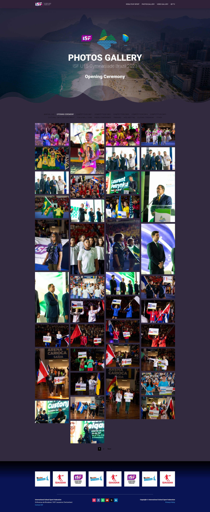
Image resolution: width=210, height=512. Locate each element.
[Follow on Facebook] (98, 500)
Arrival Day (49, 114)
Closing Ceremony (145, 118)
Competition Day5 (158, 114)
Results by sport (132, 4)
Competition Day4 (140, 114)
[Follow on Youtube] (107, 500)
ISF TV (173, 4)
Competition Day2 (103, 114)
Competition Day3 (121, 114)
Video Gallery (162, 4)
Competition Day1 (84, 114)
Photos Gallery (148, 4)
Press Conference (102, 118)
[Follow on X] (111, 500)
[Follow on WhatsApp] (103, 500)
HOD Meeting (129, 118)
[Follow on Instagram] (94, 500)
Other (159, 118)
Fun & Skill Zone (84, 118)
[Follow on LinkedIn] (116, 500)
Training (117, 118)
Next (109, 449)
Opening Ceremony (65, 114)
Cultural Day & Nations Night (61, 118)
